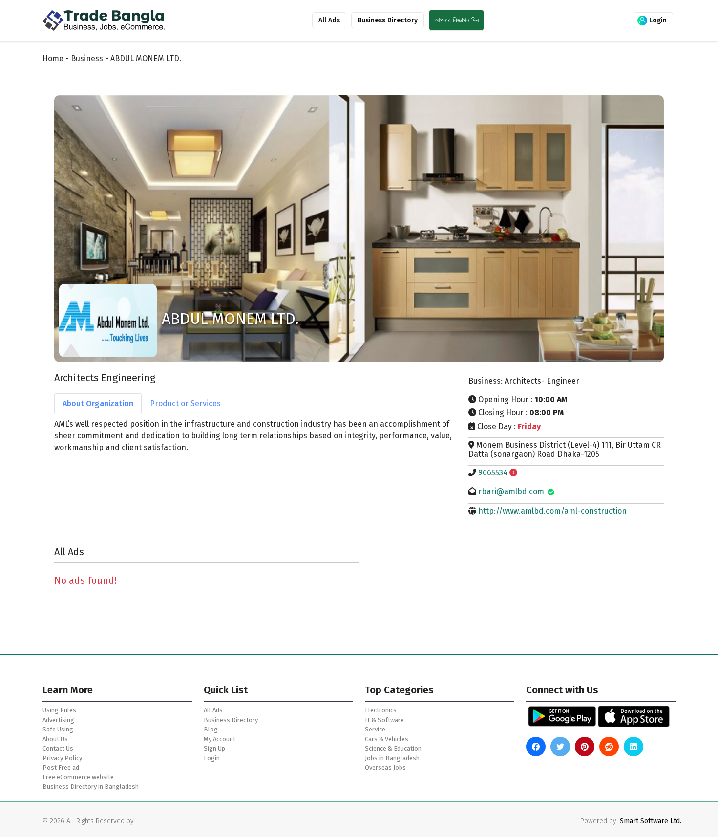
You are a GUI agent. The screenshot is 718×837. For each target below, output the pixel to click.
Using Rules (59, 710)
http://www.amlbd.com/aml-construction (552, 510)
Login (657, 20)
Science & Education (393, 748)
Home (52, 58)
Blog (211, 729)
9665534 (492, 472)
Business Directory (388, 20)
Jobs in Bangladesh (392, 758)
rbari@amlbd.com (511, 491)
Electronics (381, 710)
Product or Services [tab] (185, 403)
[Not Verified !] (513, 472)
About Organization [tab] (98, 403)
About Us (55, 739)
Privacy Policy (62, 758)
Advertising (58, 720)
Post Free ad (60, 767)
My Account (219, 739)
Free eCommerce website (78, 777)
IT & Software (384, 720)
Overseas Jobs (385, 767)
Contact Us (57, 748)
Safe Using (57, 729)
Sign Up (214, 748)
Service (375, 729)
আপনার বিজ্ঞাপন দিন (456, 20)
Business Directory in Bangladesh (90, 786)
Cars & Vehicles (386, 739)
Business (87, 58)
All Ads (329, 20)
